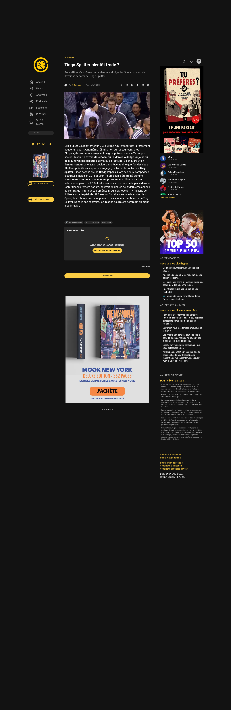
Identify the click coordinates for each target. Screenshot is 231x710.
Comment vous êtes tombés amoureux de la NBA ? (182, 329)
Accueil (40, 82)
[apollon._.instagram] (44, 144)
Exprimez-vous (107, 276)
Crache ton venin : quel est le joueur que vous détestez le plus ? (181, 346)
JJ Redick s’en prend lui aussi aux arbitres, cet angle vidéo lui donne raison (183, 283)
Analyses (41, 94)
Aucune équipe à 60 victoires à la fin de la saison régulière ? (182, 276)
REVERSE (41, 114)
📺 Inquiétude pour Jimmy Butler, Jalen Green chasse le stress (181, 297)
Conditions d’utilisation (171, 465)
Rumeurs (69, 57)
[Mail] (143, 85)
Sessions (41, 107)
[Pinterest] (132, 85)
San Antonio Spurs (92, 222)
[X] (148, 85)
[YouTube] (49, 144)
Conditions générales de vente (174, 468)
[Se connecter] (199, 61)
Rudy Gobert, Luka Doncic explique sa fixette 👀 (180, 290)
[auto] (184, 61)
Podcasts (41, 101)
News (39, 88)
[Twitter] (38, 144)
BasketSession (77, 85)
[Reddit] (137, 85)
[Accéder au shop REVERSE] (191, 61)
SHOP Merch (40, 122)
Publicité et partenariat (170, 457)
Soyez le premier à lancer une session (107, 250)
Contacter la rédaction (170, 454)
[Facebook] (121, 85)
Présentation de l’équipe (171, 462)
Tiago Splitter (107, 222)
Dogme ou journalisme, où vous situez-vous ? (181, 269)
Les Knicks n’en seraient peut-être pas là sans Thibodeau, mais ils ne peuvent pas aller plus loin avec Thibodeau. (182, 338)
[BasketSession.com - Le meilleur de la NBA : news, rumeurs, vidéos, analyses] (41, 65)
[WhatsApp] (127, 85)
